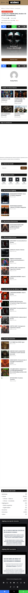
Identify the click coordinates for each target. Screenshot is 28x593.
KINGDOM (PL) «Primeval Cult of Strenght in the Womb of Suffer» (18, 361)
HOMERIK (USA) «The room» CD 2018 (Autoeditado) (20, 100)
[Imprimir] (24, 26)
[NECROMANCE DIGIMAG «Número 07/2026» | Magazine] (5, 210)
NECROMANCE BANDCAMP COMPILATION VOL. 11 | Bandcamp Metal (16, 226)
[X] (8, 26)
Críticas (7, 8)
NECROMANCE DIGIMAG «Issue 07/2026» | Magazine (18, 194)
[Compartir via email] (19, 26)
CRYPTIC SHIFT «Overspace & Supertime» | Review (17, 268)
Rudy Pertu (5, 18)
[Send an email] (8, 18)
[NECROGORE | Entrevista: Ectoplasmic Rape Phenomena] (5, 303)
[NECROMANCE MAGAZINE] (14, 2)
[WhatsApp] (14, 26)
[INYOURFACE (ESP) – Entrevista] (21, 109)
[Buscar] (7, 3)
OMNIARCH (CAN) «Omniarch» (5, 99)
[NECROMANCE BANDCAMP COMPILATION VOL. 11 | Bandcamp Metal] (5, 228)
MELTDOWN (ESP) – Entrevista (6, 114)
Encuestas (4, 510)
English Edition (6, 507)
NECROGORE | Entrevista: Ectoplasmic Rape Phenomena (18, 302)
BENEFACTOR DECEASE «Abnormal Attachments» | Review (17, 260)
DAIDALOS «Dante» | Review (17, 249)
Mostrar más (13, 59)
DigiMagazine (5, 503)
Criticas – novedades (8, 501)
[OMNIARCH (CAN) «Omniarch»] (7, 94)
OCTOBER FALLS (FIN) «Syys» (17, 342)
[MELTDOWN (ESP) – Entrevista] (7, 109)
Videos (3, 514)
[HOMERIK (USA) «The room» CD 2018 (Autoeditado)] (21, 94)
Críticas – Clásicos (8, 498)
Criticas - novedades (15, 8)
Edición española (7, 505)
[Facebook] (3, 26)
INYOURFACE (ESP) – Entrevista (20, 114)
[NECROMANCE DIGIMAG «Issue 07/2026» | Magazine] (5, 198)
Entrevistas (4, 512)
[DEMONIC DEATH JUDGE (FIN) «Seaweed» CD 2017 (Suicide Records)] (5, 354)
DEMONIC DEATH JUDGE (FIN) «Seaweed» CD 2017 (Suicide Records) (17, 352)
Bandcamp (4, 494)
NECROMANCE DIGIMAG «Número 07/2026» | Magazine (18, 206)
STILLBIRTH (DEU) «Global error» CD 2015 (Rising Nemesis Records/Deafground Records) (18, 370)
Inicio (3, 8)
